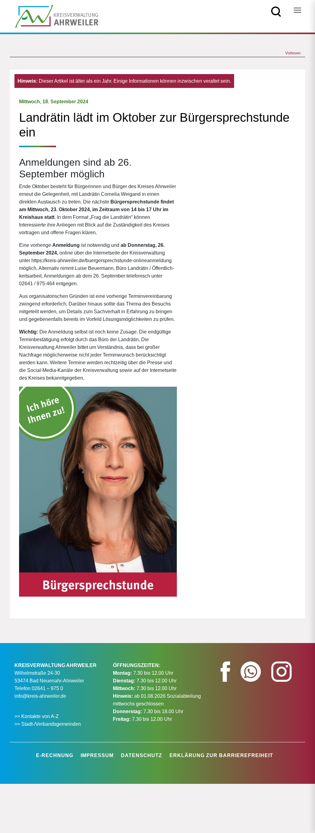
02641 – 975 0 (47, 688)
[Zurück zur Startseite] (56, 15)
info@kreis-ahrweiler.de (40, 696)
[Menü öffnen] (297, 10)
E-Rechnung (54, 755)
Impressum (97, 755)
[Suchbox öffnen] (276, 11)
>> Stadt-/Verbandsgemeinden (47, 724)
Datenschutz (141, 755)
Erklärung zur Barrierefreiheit (221, 755)
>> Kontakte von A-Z (37, 716)
